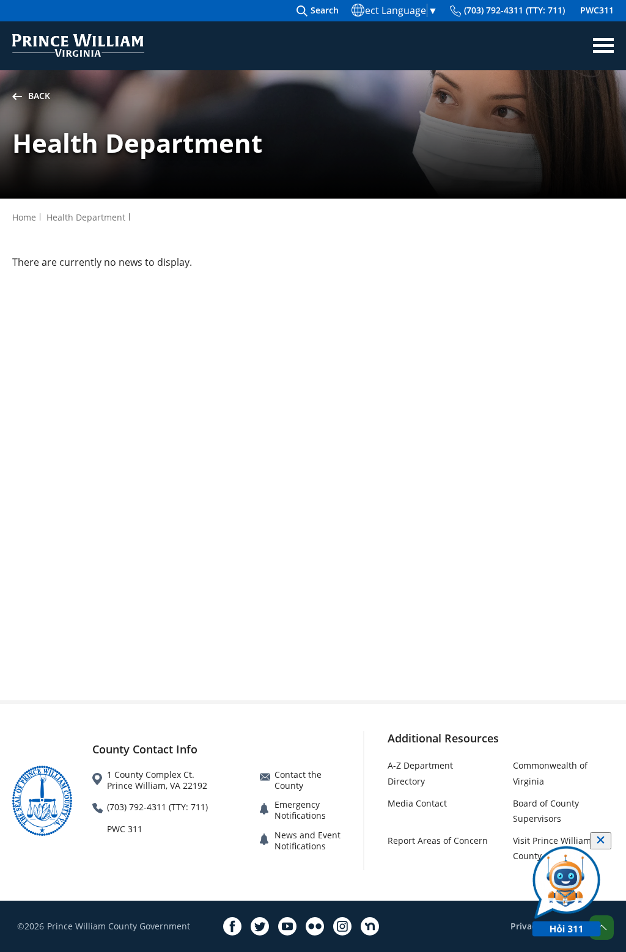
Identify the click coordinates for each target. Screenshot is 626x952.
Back (39, 95)
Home (24, 217)
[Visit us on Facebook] (232, 926)
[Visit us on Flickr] (315, 926)
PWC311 (597, 10)
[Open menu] (603, 45)
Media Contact (417, 803)
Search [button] (325, 10)
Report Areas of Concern (438, 840)
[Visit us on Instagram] (342, 926)
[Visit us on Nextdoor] (370, 926)
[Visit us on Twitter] (260, 926)
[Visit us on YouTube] (287, 926)
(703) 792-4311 (514, 10)
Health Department (85, 217)
